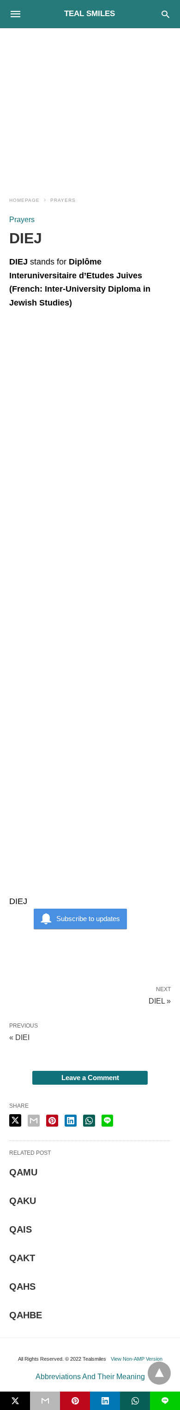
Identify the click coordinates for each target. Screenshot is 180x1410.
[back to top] (159, 1373)
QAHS (22, 1286)
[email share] (34, 1121)
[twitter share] (15, 1120)
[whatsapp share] (89, 1121)
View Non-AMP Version (136, 1359)
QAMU (23, 1172)
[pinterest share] (52, 1121)
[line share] (107, 1121)
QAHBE (25, 1315)
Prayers (63, 200)
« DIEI (19, 1037)
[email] (45, 1401)
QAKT (22, 1258)
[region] (90, 107)
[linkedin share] (71, 1121)
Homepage (24, 200)
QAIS (20, 1229)
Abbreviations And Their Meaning (90, 1377)
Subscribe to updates (88, 918)
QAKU (22, 1201)
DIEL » (160, 1000)
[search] (165, 14)
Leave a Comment (90, 1077)
